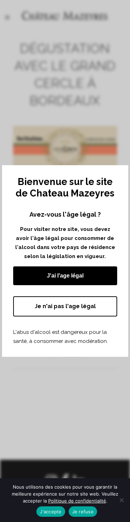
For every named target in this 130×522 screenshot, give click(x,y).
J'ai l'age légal (65, 276)
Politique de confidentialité (77, 501)
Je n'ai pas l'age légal (65, 306)
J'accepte (50, 511)
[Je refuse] (121, 500)
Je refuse (83, 511)
